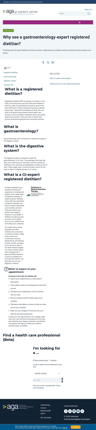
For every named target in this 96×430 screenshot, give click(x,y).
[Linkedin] (74, 411)
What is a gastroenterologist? (60, 78)
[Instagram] (82, 411)
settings (65, 428)
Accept (76, 427)
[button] (79, 21)
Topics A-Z (88, 10)
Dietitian (54, 360)
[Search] (88, 13)
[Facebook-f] (66, 411)
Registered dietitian (11, 72)
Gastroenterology (10, 77)
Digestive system (10, 81)
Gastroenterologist (41, 360)
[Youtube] (78, 411)
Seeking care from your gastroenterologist (65, 84)
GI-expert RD (8, 85)
